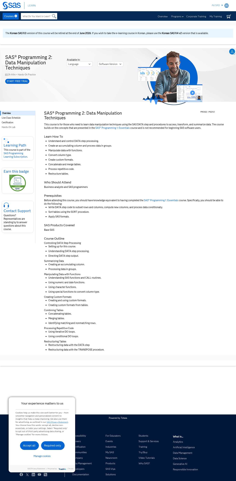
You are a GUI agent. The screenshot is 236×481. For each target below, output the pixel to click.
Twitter (27, 474)
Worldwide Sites (226, 5)
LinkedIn (33, 474)
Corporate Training (196, 16)
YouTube (39, 474)
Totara (124, 418)
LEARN (32, 5)
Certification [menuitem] (7, 122)
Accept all (29, 445)
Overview (163, 16)
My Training (216, 16)
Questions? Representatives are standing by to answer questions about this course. (15, 222)
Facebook (21, 474)
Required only (52, 445)
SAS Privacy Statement (57, 422)
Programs (176, 16)
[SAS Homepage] (13, 6)
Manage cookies (42, 456)
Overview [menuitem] (6, 113)
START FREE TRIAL (17, 81)
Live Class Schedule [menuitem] (11, 117)
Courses (9, 16)
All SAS (216, 5)
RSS (45, 474)
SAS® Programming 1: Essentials (112, 127)
